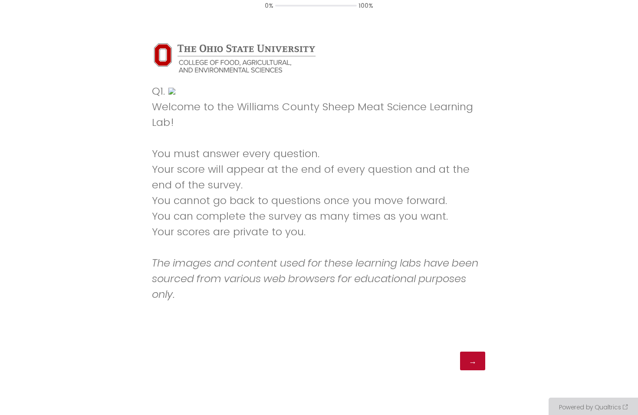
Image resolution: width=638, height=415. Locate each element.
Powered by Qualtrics (590, 407)
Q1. (158, 91)
